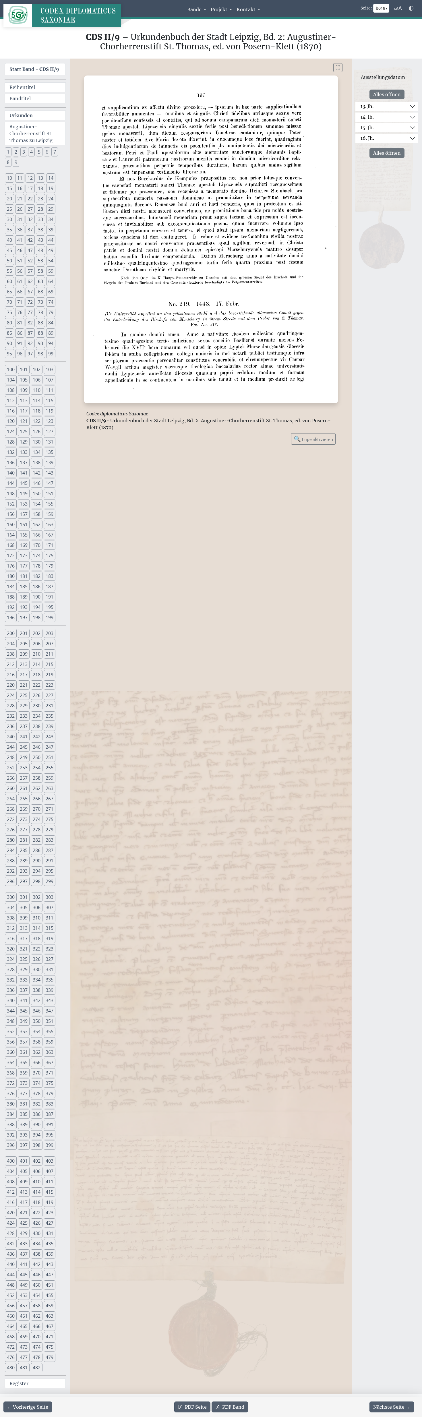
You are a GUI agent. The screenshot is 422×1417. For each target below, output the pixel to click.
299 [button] (49, 881)
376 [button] (11, 1093)
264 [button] (11, 798)
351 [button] (49, 1021)
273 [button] (24, 819)
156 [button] (11, 514)
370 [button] (36, 1073)
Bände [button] (195, 9)
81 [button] (19, 323)
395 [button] (49, 1135)
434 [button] (36, 1243)
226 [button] (36, 695)
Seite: (366, 8)
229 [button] (24, 705)
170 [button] (36, 545)
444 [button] (11, 1274)
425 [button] (24, 1223)
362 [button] (36, 1052)
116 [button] (11, 411)
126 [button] (36, 431)
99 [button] (50, 354)
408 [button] (11, 1181)
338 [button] (36, 990)
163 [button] (49, 524)
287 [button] (49, 850)
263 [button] (49, 788)
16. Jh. (367, 138)
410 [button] (36, 1181)
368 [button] (11, 1073)
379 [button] (49, 1093)
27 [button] (30, 209)
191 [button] (49, 597)
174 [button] (36, 555)
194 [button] (36, 607)
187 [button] (49, 586)
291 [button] (49, 860)
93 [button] (40, 343)
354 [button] (36, 1031)
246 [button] (36, 747)
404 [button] (11, 1171)
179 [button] (49, 566)
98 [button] (40, 354)
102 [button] (36, 369)
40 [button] (9, 240)
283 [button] (49, 840)
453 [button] (24, 1295)
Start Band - (34, 69)
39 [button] (50, 230)
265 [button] (24, 798)
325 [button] (24, 959)
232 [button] (11, 716)
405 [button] (24, 1171)
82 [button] (30, 323)
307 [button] (49, 907)
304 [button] (11, 907)
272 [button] (11, 819)
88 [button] (40, 333)
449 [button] (24, 1285)
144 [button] (11, 483)
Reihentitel (22, 87)
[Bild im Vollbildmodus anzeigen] (337, 67)
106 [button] (36, 380)
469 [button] (24, 1336)
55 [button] (9, 271)
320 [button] (11, 949)
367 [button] (49, 1062)
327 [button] (49, 959)
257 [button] (24, 778)
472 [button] (11, 1347)
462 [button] (36, 1316)
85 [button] (9, 333)
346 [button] (36, 1011)
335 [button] (49, 980)
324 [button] (11, 959)
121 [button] (24, 421)
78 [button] (40, 312)
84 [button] (50, 323)
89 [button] (50, 333)
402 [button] (36, 1161)
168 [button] (11, 545)
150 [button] (36, 493)
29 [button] (50, 209)
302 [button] (36, 897)
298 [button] (36, 881)
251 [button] (49, 757)
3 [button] (23, 152)
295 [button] (49, 871)
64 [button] (50, 281)
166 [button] (36, 535)
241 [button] (24, 736)
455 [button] (49, 1295)
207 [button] (49, 643)
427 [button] (49, 1223)
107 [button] (49, 380)
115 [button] (49, 400)
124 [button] (11, 431)
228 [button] (11, 705)
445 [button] (24, 1274)
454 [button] (36, 1295)
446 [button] (36, 1274)
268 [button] (11, 809)
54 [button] (50, 261)
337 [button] (24, 990)
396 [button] (11, 1145)
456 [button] (11, 1305)
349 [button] (24, 1021)
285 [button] (24, 850)
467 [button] (49, 1326)
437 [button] (24, 1254)
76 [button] (19, 312)
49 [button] (50, 250)
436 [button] (11, 1254)
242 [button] (36, 736)
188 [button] (11, 597)
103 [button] (49, 369)
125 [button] (24, 431)
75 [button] (9, 312)
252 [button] (11, 767)
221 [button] (24, 685)
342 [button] (36, 1000)
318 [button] (36, 938)
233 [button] (24, 716)
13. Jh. (367, 106)
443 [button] (49, 1264)
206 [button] (36, 643)
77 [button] (30, 312)
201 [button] (24, 633)
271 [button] (49, 809)
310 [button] (36, 918)
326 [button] (36, 959)
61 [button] (19, 281)
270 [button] (36, 809)
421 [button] (24, 1212)
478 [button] (36, 1357)
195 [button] (49, 607)
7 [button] (54, 152)
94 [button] (50, 343)
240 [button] (11, 736)
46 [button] (19, 250)
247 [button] (49, 747)
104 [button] (11, 380)
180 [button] (11, 576)
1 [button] (8, 152)
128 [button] (11, 442)
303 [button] (49, 897)
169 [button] (24, 545)
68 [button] (40, 292)
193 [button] (24, 607)
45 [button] (9, 250)
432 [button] (11, 1243)
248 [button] (11, 757)
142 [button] (36, 473)
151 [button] (49, 493)
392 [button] (11, 1135)
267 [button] (49, 798)
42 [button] (30, 240)
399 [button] (49, 1145)
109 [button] (24, 390)
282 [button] (36, 840)
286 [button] (36, 850)
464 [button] (11, 1326)
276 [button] (11, 829)
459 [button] (49, 1305)
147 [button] (49, 483)
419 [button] (49, 1202)
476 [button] (11, 1357)
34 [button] (50, 219)
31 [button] (19, 219)
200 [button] (11, 633)
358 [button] (36, 1042)
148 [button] (11, 493)
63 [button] (40, 281)
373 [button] (24, 1083)
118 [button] (36, 411)
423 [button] (49, 1212)
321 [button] (24, 949)
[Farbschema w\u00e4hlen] (411, 8)
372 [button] (11, 1083)
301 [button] (24, 897)
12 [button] (30, 178)
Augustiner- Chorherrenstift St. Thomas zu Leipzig (31, 133)
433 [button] (24, 1243)
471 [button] (49, 1336)
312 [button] (11, 928)
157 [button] (24, 514)
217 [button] (24, 674)
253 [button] (24, 767)
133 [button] (24, 452)
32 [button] (30, 219)
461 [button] (24, 1316)
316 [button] (11, 938)
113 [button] (24, 400)
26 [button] (19, 209)
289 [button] (24, 860)
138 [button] (36, 462)
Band (233, 1407)
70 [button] (9, 302)
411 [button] (49, 1181)
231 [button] (49, 705)
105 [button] (24, 380)
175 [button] (49, 555)
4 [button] (31, 152)
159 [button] (49, 514)
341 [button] (24, 1000)
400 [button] (11, 1161)
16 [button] (19, 188)
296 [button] (11, 881)
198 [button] (36, 617)
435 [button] (49, 1243)
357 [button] (24, 1042)
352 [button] (11, 1031)
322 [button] (36, 949)
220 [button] (11, 685)
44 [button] (50, 240)
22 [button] (30, 198)
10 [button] (9, 178)
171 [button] (49, 545)
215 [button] (49, 664)
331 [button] (49, 969)
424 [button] (11, 1223)
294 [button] (36, 871)
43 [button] (40, 240)
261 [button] (24, 788)
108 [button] (11, 390)
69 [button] (50, 292)
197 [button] (24, 617)
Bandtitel (20, 98)
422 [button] (36, 1212)
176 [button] (11, 566)
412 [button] (11, 1192)
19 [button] (50, 188)
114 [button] (36, 400)
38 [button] (40, 230)
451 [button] (49, 1285)
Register (18, 1383)
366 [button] (36, 1062)
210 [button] (36, 654)
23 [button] (40, 198)
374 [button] (36, 1083)
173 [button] (24, 555)
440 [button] (11, 1264)
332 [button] (11, 980)
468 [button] (11, 1336)
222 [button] (36, 685)
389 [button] (24, 1124)
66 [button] (19, 292)
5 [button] (39, 152)
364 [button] (11, 1062)
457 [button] (24, 1305)
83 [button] (40, 323)
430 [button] (36, 1233)
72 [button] (30, 302)
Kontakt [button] (247, 9)
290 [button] (36, 860)
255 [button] (49, 767)
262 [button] (36, 788)
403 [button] (49, 1161)
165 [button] (24, 535)
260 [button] (11, 788)
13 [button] (40, 178)
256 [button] (11, 778)
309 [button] (24, 918)
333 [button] (24, 980)
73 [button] (40, 302)
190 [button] (36, 597)
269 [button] (24, 809)
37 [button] (30, 230)
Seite (196, 1407)
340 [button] (11, 1000)
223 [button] (49, 685)
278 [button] (36, 829)
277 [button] (24, 829)
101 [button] (24, 369)
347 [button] (49, 1011)
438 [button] (36, 1254)
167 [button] (49, 535)
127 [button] (49, 431)
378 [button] (36, 1093)
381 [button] (24, 1104)
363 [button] (49, 1052)
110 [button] (36, 390)
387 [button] (49, 1114)
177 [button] (24, 566)
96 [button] (19, 354)
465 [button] (24, 1326)
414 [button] (36, 1192)
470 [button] (36, 1336)
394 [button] (36, 1135)
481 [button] (24, 1367)
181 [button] (24, 576)
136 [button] (11, 462)
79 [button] (50, 312)
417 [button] (24, 1202)
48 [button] (40, 250)
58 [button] (40, 271)
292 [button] (11, 871)
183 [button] (49, 576)
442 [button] (36, 1264)
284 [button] (11, 850)
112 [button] (11, 400)
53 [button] (40, 261)
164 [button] (11, 535)
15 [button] (9, 188)
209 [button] (24, 654)
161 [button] (24, 524)
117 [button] (24, 411)
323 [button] (49, 949)
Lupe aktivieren (313, 438)
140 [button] (11, 473)
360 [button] (11, 1052)
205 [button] (24, 643)
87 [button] (30, 333)
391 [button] (49, 1124)
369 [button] (24, 1073)
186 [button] (36, 586)
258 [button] (36, 778)
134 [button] (36, 452)
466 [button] (36, 1326)
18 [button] (40, 188)
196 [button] (11, 617)
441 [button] (24, 1264)
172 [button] (11, 555)
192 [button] (11, 607)
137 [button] (24, 462)
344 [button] (11, 1011)
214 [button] (36, 664)
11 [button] (19, 178)
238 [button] (36, 726)
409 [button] (24, 1181)
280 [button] (11, 840)
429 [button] (24, 1233)
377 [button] (24, 1093)
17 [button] (30, 188)
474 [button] (36, 1347)
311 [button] (49, 918)
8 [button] (8, 162)
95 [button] (9, 354)
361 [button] (24, 1052)
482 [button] (36, 1367)
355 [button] (49, 1031)
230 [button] (36, 705)
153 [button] (24, 504)
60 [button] (9, 281)
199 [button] (49, 617)
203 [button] (49, 633)
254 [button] (36, 767)
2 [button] (16, 152)
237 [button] (24, 726)
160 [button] (11, 524)
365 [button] (24, 1062)
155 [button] (49, 504)
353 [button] (24, 1031)
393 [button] (24, 1135)
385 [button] (24, 1114)
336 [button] (11, 990)
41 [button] (19, 240)
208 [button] (11, 654)
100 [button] (11, 369)
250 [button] (36, 757)
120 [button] (11, 421)
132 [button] (11, 452)
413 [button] (24, 1192)
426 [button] (36, 1223)
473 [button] (24, 1347)
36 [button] (19, 230)
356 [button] (11, 1042)
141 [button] (24, 473)
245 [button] (24, 747)
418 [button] (36, 1202)
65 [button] (9, 292)
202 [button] (36, 633)
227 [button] (49, 695)
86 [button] (19, 333)
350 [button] (36, 1021)
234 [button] (36, 716)
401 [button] (24, 1161)
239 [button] (49, 726)
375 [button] (49, 1083)
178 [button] (36, 566)
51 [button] (19, 261)
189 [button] (24, 597)
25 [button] (9, 209)
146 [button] (36, 483)
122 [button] (36, 421)
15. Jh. (367, 127)
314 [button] (36, 928)
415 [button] (49, 1192)
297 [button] (24, 881)
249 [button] (24, 757)
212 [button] (11, 664)
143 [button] (49, 473)
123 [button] (49, 421)
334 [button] (36, 980)
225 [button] (24, 695)
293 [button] (24, 871)
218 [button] (36, 674)
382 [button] (36, 1104)
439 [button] (49, 1254)
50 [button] (9, 261)
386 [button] (36, 1114)
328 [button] (11, 969)
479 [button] (49, 1357)
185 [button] (24, 586)
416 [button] (11, 1202)
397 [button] (24, 1145)
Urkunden (21, 115)
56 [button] (19, 271)
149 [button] (24, 493)
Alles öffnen (387, 94)
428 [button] (11, 1233)
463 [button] (49, 1316)
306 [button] (36, 907)
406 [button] (36, 1171)
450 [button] (36, 1285)
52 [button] (30, 261)
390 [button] (36, 1124)
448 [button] (11, 1285)
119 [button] (49, 411)
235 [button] (49, 716)
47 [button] (30, 250)
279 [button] (49, 829)
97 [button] (30, 354)
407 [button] (49, 1171)
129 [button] (24, 442)
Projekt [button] (220, 9)
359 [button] (49, 1042)
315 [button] (49, 928)
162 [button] (36, 524)
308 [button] (11, 918)
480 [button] (11, 1367)
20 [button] (9, 198)
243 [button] (49, 736)
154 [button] (36, 504)
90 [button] (9, 343)
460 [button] (11, 1316)
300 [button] (11, 897)
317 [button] (24, 938)
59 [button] (50, 271)
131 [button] (49, 442)
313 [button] (24, 928)
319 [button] (49, 938)
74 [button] (50, 302)
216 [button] (11, 674)
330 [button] (36, 969)
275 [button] (49, 819)
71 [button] (19, 302)
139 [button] (49, 462)
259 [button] (49, 778)
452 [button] (11, 1295)
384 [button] (11, 1114)
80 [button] (9, 323)
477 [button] (24, 1357)
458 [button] (36, 1305)
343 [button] (49, 1000)
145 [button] (24, 483)
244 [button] (11, 747)
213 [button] (24, 664)
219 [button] (49, 674)
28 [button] (40, 209)
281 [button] (24, 840)
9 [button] (16, 162)
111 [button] (49, 390)
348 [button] (11, 1021)
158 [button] (36, 514)
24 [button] (50, 198)
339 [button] (49, 990)
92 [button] (30, 343)
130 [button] (36, 442)
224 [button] (11, 695)
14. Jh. (367, 117)
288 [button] (11, 860)
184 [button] (11, 586)
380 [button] (11, 1104)
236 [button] (11, 726)
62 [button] (30, 281)
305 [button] (24, 907)
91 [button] (19, 343)
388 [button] (11, 1124)
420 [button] (11, 1212)
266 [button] (36, 798)
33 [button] (40, 219)
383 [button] (49, 1104)
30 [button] (9, 219)
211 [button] (49, 654)
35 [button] (9, 230)
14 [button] (50, 178)
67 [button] (30, 292)
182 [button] (36, 576)
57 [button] (30, 271)
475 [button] (49, 1347)
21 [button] (19, 198)
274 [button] (36, 819)
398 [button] (36, 1145)
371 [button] (49, 1073)
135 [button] (49, 452)
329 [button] (24, 969)
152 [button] (11, 504)
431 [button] (49, 1233)
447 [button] (49, 1274)
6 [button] (47, 152)
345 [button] (24, 1011)
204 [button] (11, 643)
